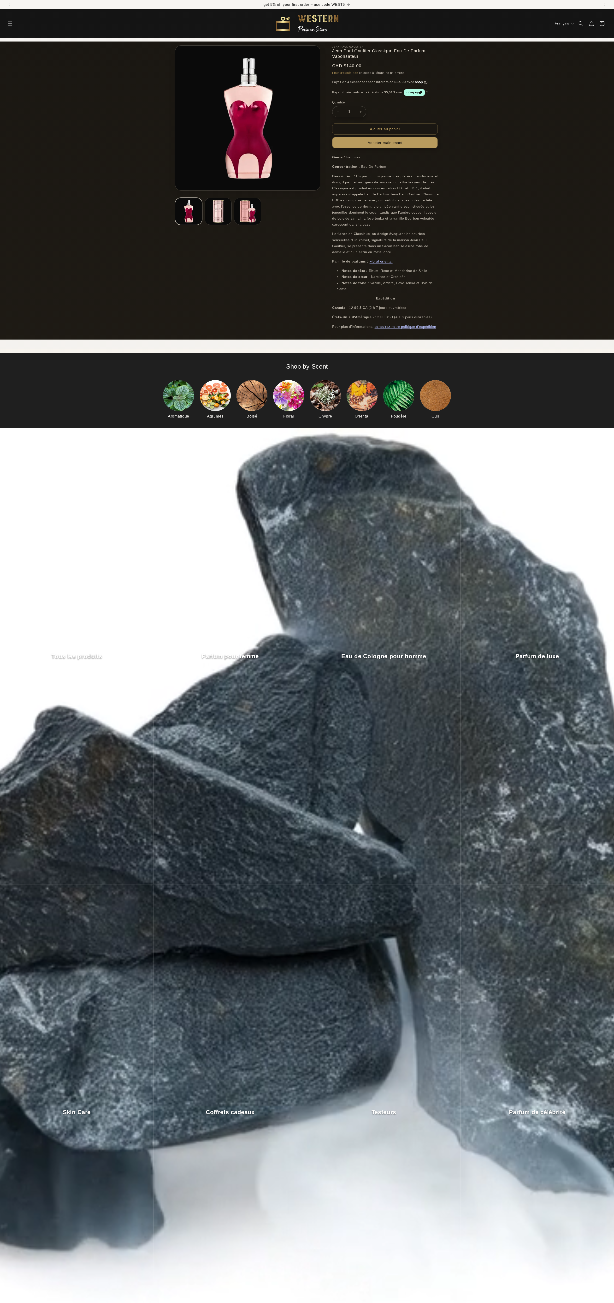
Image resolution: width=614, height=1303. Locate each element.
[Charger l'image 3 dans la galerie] (247, 211)
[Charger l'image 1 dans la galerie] (188, 211)
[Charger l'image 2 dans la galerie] (218, 211)
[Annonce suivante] (604, 4)
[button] (10, 23)
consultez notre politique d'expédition (405, 327)
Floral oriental (381, 261)
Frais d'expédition (345, 73)
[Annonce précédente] (9, 4)
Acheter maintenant (385, 143)
